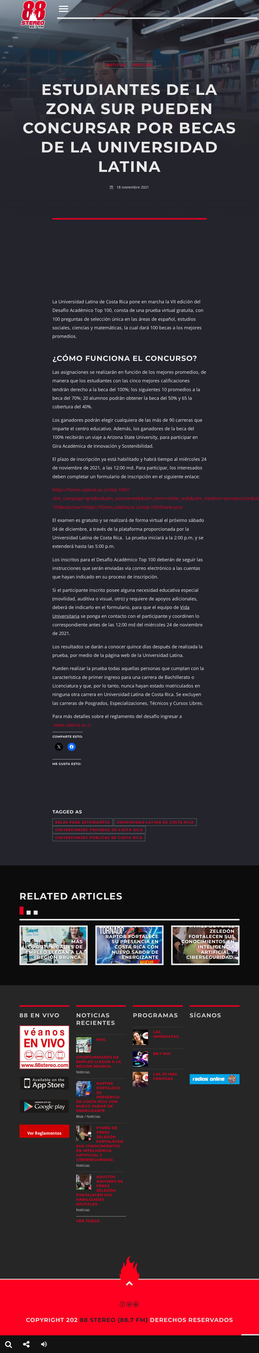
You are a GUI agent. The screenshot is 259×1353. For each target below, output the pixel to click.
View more (53, 945)
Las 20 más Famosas (165, 1076)
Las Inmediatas (166, 1034)
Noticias (116, 64)
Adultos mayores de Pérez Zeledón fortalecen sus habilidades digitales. (99, 1190)
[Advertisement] (129, 29)
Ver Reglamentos (44, 1133)
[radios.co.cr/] (215, 1082)
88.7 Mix (161, 1053)
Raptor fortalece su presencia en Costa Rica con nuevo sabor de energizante (98, 1097)
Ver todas (88, 1221)
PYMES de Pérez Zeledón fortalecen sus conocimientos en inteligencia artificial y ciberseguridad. (99, 1144)
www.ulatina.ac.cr (73, 725)
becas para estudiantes (82, 822)
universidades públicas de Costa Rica (98, 837)
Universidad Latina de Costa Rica (155, 822)
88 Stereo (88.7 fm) (114, 1319)
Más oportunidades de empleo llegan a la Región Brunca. (98, 1053)
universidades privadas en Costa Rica (99, 829)
